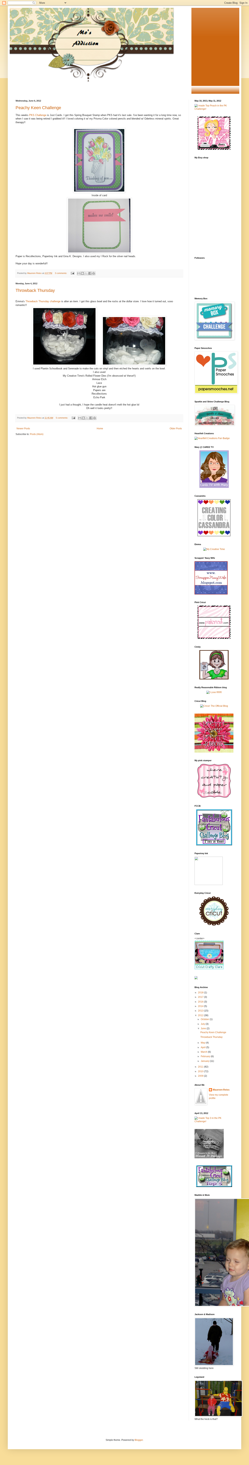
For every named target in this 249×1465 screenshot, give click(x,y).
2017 (201, 997)
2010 (201, 1071)
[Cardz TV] (214, 487)
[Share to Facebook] (90, 273)
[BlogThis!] (82, 273)
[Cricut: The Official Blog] (214, 706)
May (203, 1042)
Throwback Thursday (35, 290)
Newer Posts (23, 428)
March (204, 1052)
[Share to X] (86, 273)
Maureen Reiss (221, 1089)
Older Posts (176, 428)
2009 (201, 1076)
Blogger (139, 1440)
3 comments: (61, 273)
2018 (201, 992)
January (205, 1061)
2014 (201, 1006)
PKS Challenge (37, 115)
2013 (201, 1010)
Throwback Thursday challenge (42, 301)
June (204, 1028)
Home (100, 428)
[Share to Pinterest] (94, 273)
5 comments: (62, 418)
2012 (201, 1015)
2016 (201, 1001)
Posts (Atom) (36, 434)
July (203, 1024)
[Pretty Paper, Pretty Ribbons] (214, 751)
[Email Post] (72, 273)
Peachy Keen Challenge (38, 107)
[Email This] (79, 273)
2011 (201, 1066)
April (203, 1047)
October (205, 1019)
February (206, 1056)
